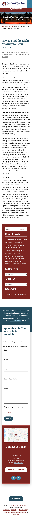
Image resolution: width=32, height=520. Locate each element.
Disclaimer (7, 412)
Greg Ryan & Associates (17, 505)
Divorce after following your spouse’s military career (14, 252)
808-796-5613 (17, 9)
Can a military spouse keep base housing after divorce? (14, 257)
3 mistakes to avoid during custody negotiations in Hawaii (15, 263)
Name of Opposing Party (11, 379)
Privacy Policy (23, 510)
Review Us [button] (16, 499)
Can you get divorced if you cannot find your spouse (14, 246)
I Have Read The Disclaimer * (15, 407)
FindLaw (16, 514)
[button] (29, 3)
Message (6, 388)
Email (6, 369)
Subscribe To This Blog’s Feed (15, 294)
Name (5, 350)
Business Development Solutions (15, 512)
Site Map (14, 510)
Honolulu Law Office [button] (16, 470)
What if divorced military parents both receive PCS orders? (16, 241)
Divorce (4, 57)
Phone (6, 359)
